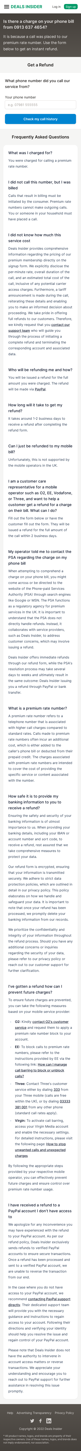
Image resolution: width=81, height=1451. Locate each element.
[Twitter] (32, 1420)
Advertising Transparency (34, 1413)
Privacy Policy (64, 1413)
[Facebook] (40, 1420)
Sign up (71, 6)
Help (10, 1413)
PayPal (40, 389)
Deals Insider (26, 6)
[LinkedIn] (48, 1420)
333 (57, 1089)
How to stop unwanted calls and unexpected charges (40, 1150)
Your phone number (20, 97)
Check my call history (40, 119)
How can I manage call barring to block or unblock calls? (41, 1070)
